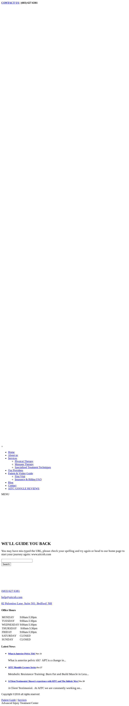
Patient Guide (8, 700)
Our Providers (15, 470)
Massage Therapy (24, 464)
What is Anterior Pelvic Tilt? (21, 653)
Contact (12, 485)
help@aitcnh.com (11, 597)
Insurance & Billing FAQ (28, 479)
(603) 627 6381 (10, 591)
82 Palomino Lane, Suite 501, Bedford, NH (26, 603)
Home (11, 452)
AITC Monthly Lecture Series (22, 667)
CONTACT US (10, 2)
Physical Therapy (24, 461)
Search (6, 564)
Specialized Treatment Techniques (33, 467)
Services (12, 458)
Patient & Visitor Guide (20, 473)
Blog (10, 482)
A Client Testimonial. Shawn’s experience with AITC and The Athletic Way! (43, 681)
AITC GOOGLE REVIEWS (23, 488)
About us (13, 455)
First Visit (20, 476)
